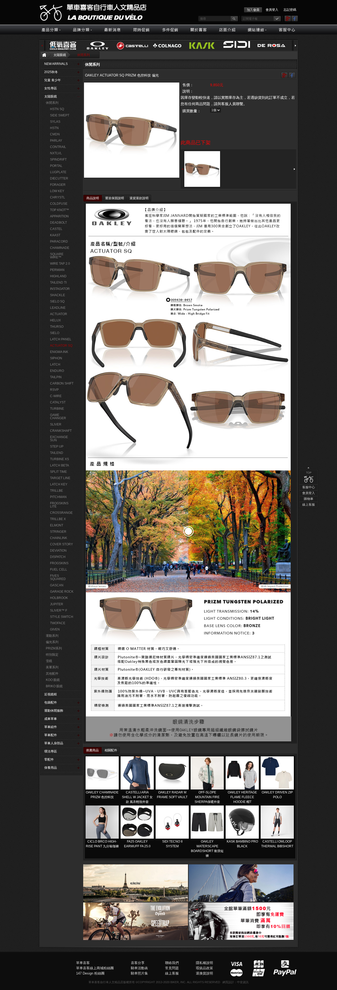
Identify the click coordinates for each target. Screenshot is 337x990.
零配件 (49, 759)
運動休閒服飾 (53, 710)
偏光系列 (52, 642)
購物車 (308, 499)
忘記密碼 (290, 10)
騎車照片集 (139, 973)
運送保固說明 (114, 198)
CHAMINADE (59, 248)
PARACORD (59, 241)
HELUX (55, 320)
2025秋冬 (51, 72)
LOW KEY (57, 191)
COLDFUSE (58, 204)
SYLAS (55, 122)
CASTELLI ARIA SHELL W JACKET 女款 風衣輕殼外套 (137, 797)
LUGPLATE (58, 172)
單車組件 (50, 727)
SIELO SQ (57, 301)
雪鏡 (49, 661)
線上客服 (308, 504)
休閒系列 (83, 55)
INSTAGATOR (60, 289)
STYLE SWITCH (61, 617)
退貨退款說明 (139, 198)
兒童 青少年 (52, 80)
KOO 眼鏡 (53, 680)
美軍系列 (52, 667)
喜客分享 (138, 963)
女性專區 (50, 88)
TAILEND (56, 453)
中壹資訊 (243, 982)
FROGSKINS (59, 563)
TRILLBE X (58, 519)
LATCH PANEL (60, 339)
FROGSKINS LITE (59, 504)
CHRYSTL (57, 197)
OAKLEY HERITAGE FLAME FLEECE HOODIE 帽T (242, 797)
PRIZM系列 (54, 648)
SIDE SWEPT (59, 115)
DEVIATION (58, 550)
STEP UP (56, 446)
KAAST (55, 235)
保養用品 (50, 768)
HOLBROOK (59, 598)
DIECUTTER (59, 178)
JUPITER (56, 604)
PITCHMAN (58, 497)
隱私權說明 (204, 963)
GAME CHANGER (58, 416)
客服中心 (308, 487)
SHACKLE (57, 295)
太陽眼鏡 (59, 55)
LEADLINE (58, 308)
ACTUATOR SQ (61, 345)
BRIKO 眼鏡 (54, 686)
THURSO (56, 327)
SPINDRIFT (58, 159)
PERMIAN (57, 270)
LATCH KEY (58, 484)
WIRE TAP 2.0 (60, 263)
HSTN (54, 128)
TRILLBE (56, 491)
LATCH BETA (59, 465)
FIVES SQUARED (58, 577)
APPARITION (59, 216)
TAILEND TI (58, 282)
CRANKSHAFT (61, 431)
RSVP (54, 390)
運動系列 (52, 636)
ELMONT (56, 525)
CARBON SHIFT (61, 383)
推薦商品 (92, 750)
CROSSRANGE (61, 513)
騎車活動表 (139, 968)
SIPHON (56, 358)
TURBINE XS (59, 459)
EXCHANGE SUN (59, 438)
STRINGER (58, 532)
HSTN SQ (57, 109)
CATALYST (58, 402)
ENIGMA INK (59, 352)
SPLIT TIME (58, 472)
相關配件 (111, 750)
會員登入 (272, 10)
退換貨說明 (204, 973)
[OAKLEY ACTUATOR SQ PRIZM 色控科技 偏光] (131, 130)
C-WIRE (56, 396)
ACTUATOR (58, 314)
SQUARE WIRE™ (56, 255)
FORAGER (58, 185)
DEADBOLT (58, 222)
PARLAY (56, 140)
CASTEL (56, 229)
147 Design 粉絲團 (90, 973)
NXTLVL (56, 153)
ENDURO (57, 371)
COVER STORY (61, 544)
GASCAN (56, 585)
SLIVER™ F (58, 610)
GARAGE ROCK (61, 591)
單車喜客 (83, 963)
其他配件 (52, 673)
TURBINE (57, 409)
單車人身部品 (53, 743)
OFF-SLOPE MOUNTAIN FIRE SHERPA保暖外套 (207, 797)
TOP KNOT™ (59, 210)
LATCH (55, 364)
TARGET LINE (60, 478)
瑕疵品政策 (204, 968)
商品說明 (92, 198)
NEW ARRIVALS (56, 64)
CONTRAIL (58, 147)
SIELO (54, 333)
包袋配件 (50, 702)
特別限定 (52, 654)
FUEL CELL (58, 569)
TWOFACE (57, 623)
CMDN (55, 134)
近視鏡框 (50, 694)
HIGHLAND (58, 276)
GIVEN (55, 629)
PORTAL (56, 166)
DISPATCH (58, 557)
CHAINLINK (58, 538)
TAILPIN (56, 377)
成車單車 (50, 719)
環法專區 (50, 751)
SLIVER (55, 424)
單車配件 (50, 735)
